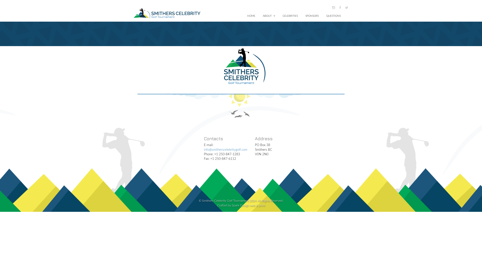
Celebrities (290, 16)
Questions (333, 16)
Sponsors (312, 16)
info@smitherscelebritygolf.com (225, 149)
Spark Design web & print (248, 205)
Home (251, 16)
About (267, 16)
